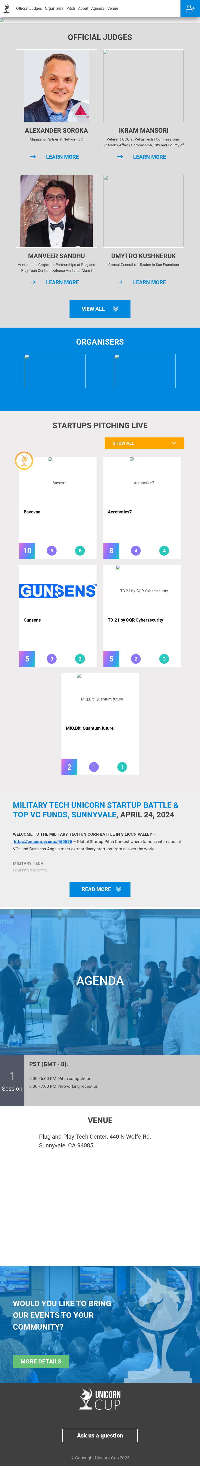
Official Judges (29, 8)
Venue (112, 8)
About (83, 8)
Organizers (54, 8)
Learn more (62, 157)
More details (40, 1361)
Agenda (97, 8)
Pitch (70, 8)
